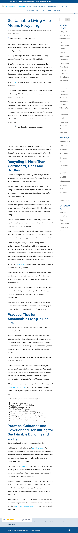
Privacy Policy (11, 524)
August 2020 (64, 200)
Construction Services (39, 6)
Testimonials (30, 10)
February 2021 (64, 181)
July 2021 (62, 173)
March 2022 (63, 154)
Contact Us (57, 10)
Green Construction (13, 33)
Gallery (38, 10)
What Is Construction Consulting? (64, 56)
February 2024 (64, 141)
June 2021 (63, 177)
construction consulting (44, 30)
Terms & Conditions (60, 521)
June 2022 (63, 146)
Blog (49, 10)
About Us (64, 6)
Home (29, 6)
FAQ (43, 10)
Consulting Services (52, 6)
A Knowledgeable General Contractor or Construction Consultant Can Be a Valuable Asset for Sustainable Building (64, 101)
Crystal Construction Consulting (19, 30)
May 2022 (63, 150)
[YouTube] (50, 1)
